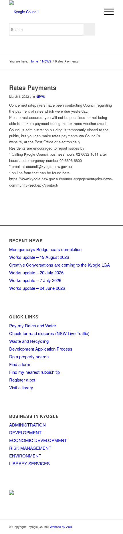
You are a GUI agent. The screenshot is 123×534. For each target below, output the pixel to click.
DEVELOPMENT (25, 432)
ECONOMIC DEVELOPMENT (38, 440)
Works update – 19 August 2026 (39, 257)
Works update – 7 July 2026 (35, 280)
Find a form (19, 364)
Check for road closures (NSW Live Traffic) (49, 333)
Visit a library (21, 387)
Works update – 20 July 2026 (36, 272)
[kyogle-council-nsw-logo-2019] (51, 11)
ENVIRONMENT (25, 456)
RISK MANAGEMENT (30, 448)
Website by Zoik (61, 526)
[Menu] (106, 11)
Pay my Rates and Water (32, 325)
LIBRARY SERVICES (29, 463)
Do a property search (29, 356)
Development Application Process (40, 349)
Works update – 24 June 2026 (37, 288)
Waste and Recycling (29, 341)
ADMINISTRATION (27, 425)
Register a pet (22, 380)
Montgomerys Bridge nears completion (45, 249)
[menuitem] (106, 11)
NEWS (40, 96)
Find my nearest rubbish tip (34, 372)
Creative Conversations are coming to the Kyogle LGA (59, 265)
